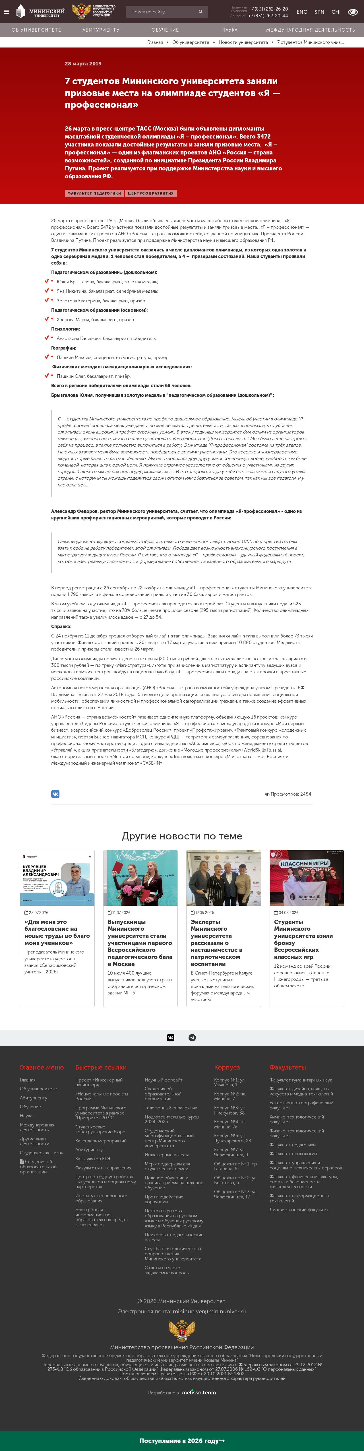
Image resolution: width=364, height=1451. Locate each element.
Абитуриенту (101, 30)
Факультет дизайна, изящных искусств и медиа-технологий (301, 1091)
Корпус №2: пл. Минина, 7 (230, 1096)
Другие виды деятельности (34, 1141)
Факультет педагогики (293, 1144)
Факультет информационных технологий (300, 1198)
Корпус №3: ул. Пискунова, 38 (230, 1110)
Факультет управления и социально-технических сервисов (306, 1165)
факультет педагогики (94, 193)
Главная (28, 1080)
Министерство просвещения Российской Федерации (182, 1347)
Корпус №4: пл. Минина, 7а (230, 1124)
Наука (230, 30)
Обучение (165, 30)
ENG (302, 12)
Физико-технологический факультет (297, 1133)
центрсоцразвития (151, 193)
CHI (336, 12)
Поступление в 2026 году (179, 1441)
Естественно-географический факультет (301, 1105)
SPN (319, 12)
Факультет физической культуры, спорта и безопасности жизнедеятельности (304, 1181)
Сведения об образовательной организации (38, 1166)
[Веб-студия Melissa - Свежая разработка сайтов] (198, 1393)
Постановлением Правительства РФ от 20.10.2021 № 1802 (182, 1373)
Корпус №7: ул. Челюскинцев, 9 (231, 1152)
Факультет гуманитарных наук (301, 1080)
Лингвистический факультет (299, 1209)
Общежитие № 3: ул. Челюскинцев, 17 (235, 1194)
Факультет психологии (293, 1153)
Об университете (36, 30)
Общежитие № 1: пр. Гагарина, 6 (236, 1166)
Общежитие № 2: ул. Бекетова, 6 (235, 1180)
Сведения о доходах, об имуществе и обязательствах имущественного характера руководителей (182, 1378)
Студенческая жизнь (41, 1152)
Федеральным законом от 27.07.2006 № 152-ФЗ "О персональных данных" (237, 1369)
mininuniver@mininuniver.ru (209, 1311)
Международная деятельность (310, 30)
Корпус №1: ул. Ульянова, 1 (229, 1082)
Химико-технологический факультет (297, 1119)
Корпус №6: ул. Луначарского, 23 (232, 1138)
